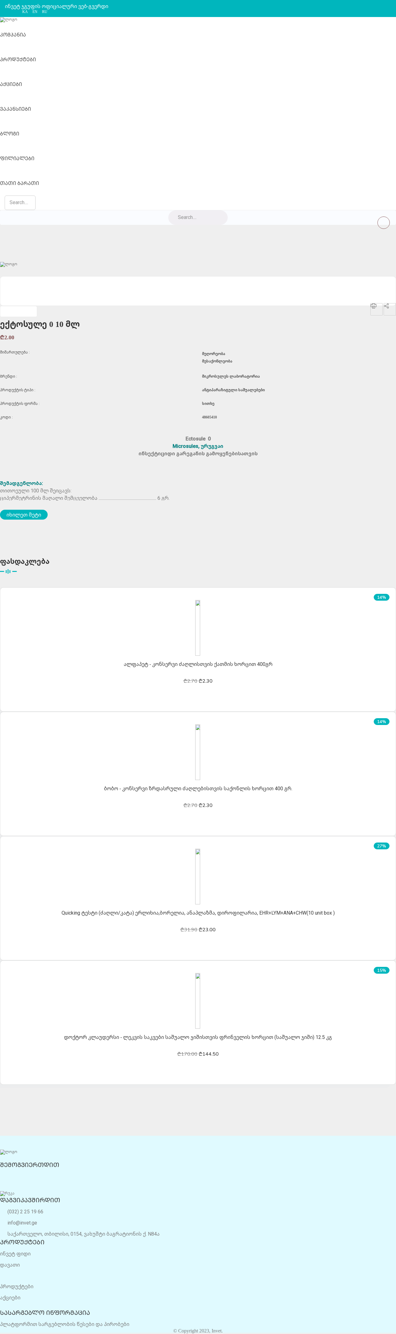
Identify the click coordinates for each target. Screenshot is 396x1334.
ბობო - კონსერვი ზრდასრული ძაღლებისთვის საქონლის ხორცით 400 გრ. (198, 788)
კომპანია (13, 34)
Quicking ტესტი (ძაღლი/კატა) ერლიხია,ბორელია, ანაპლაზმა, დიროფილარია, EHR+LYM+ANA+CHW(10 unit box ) (198, 912)
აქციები (11, 84)
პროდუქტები (18, 59)
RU (44, 12)
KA (25, 12)
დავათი (10, 1264)
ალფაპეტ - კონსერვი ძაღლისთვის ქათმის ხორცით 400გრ (198, 664)
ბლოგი (9, 133)
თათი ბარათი (19, 183)
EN (34, 12)
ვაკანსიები (15, 108)
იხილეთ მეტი (23, 514)
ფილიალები (17, 158)
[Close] (383, 223)
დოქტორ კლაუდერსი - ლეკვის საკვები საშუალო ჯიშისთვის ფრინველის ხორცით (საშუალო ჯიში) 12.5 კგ (198, 1037)
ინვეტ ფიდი (15, 1253)
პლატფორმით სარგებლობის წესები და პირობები (64, 1324)
